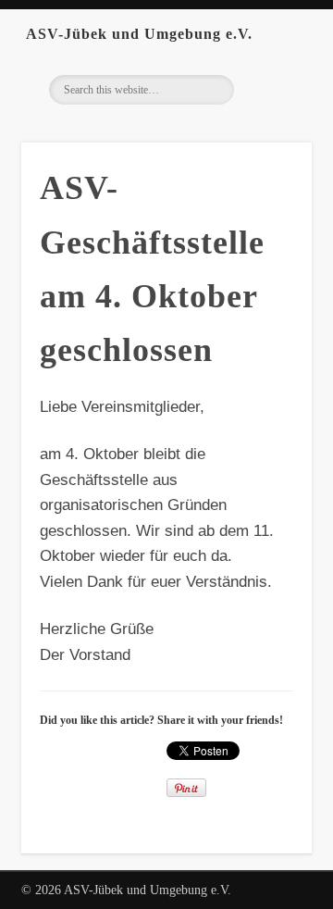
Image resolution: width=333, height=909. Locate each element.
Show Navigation (296, 33)
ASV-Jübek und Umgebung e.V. (139, 34)
